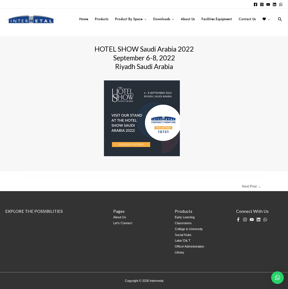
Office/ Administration (189, 246)
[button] (277, 277)
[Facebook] (255, 4)
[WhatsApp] (281, 4)
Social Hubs (183, 235)
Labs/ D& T (182, 240)
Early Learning (185, 217)
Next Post (251, 186)
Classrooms (183, 223)
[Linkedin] (274, 4)
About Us (119, 217)
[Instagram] (262, 4)
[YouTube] (268, 4)
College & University (189, 229)
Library (179, 252)
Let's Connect (122, 223)
